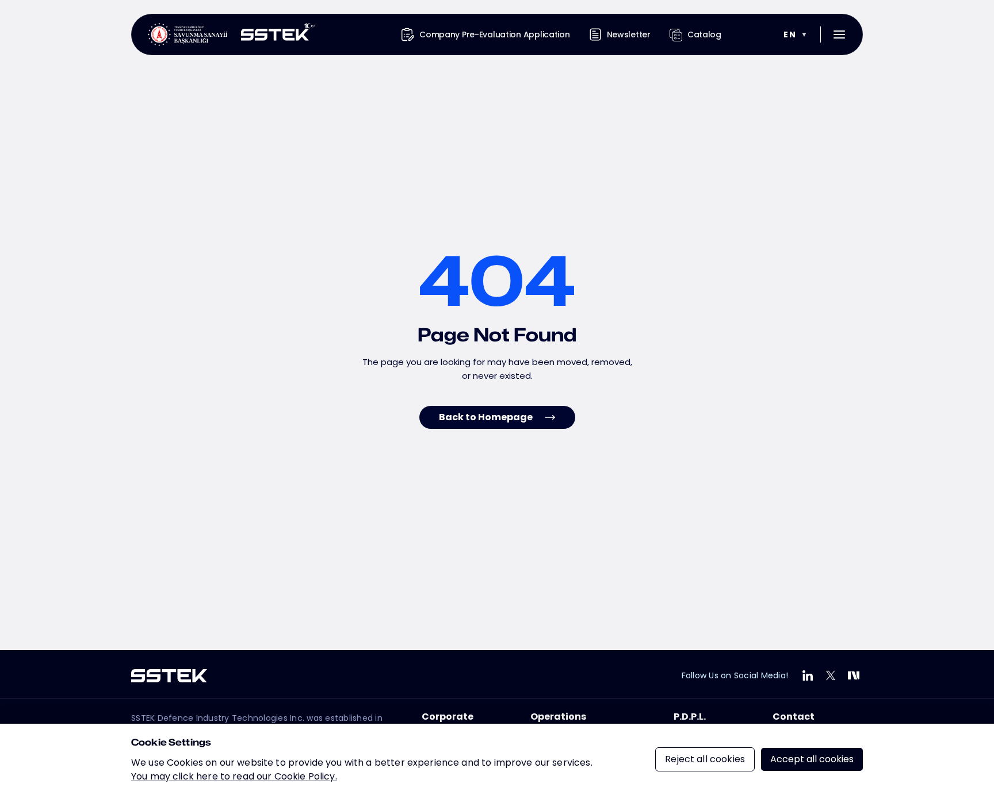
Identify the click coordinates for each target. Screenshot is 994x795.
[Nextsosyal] (853, 675)
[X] (830, 675)
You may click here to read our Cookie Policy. (234, 776)
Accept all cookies (812, 759)
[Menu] (839, 34)
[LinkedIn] (807, 675)
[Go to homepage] (232, 34)
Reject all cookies (705, 759)
